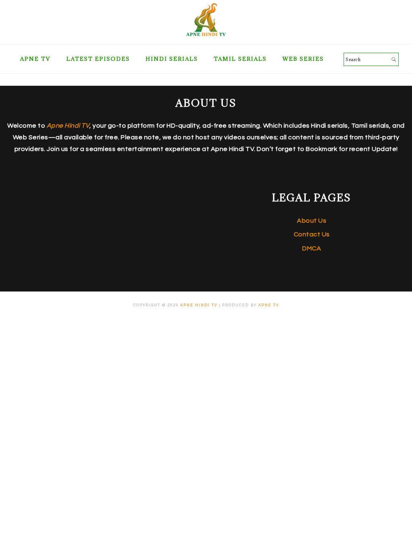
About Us (311, 220)
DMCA (311, 248)
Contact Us (312, 234)
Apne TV (268, 305)
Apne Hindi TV (199, 305)
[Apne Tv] (206, 34)
